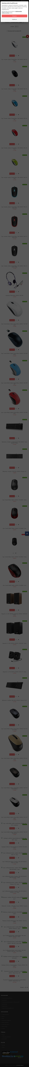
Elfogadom (14, 16)
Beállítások (14, 19)
